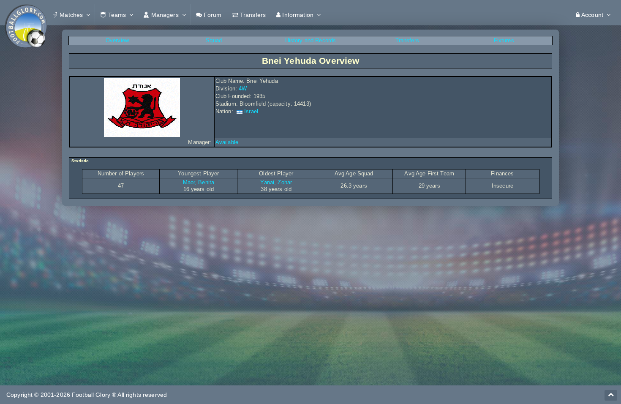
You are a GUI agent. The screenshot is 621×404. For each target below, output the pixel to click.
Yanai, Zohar (276, 182)
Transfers (407, 40)
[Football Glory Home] (26, 14)
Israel (251, 111)
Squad (214, 40)
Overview (117, 40)
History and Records (310, 40)
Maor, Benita (199, 182)
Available (226, 142)
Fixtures (504, 40)
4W (243, 88)
